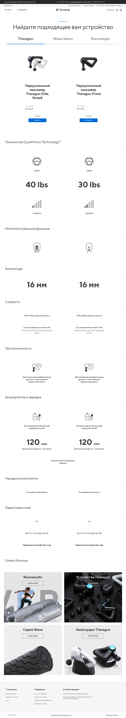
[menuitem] (8, 10)
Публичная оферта (112, 715)
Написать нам (75, 2)
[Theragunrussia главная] (63, 10)
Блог (7, 700)
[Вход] (117, 10)
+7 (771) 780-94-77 (98, 2)
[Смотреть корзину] (121, 10)
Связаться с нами (12, 697)
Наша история (11, 694)
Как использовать (75, 5)
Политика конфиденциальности (60, 715)
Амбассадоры (89, 5)
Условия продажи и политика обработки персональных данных (77, 697)
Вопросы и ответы (40, 697)
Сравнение (8, 5)
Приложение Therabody (42, 700)
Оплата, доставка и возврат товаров (109, 5)
